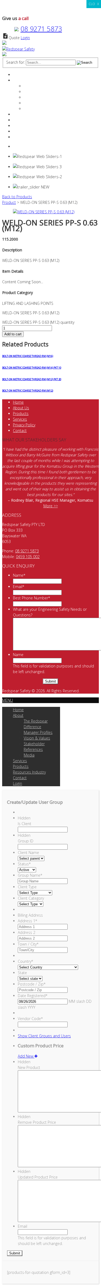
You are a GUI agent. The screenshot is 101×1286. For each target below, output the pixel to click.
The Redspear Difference (45, 86)
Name (19, 575)
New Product (29, 1067)
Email (18, 586)
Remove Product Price (37, 1122)
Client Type (27, 886)
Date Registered (32, 995)
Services (20, 114)
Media (29, 108)
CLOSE (94, 4)
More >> (50, 505)
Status (24, 863)
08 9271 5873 (41, 28)
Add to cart (13, 334)
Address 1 (27, 920)
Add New (26, 1056)
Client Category (31, 898)
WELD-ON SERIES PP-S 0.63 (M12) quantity (38, 322)
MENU (7, 700)
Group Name (30, 875)
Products (21, 120)
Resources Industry (29, 125)
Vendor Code (30, 1018)
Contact (20, 131)
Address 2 (26, 932)
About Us (21, 407)
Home (18, 74)
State (22, 972)
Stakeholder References (44, 103)
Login (25, 37)
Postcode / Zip (32, 984)
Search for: (15, 62)
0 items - (26, 146)
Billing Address (30, 915)
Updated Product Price (38, 1177)
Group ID (25, 840)
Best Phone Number (31, 597)
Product (9, 202)
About (18, 80)
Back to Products (17, 196)
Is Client (24, 823)
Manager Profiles (38, 91)
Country (25, 961)
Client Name (28, 852)
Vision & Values (37, 97)
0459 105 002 (28, 556)
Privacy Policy (24, 424)
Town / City (28, 944)
